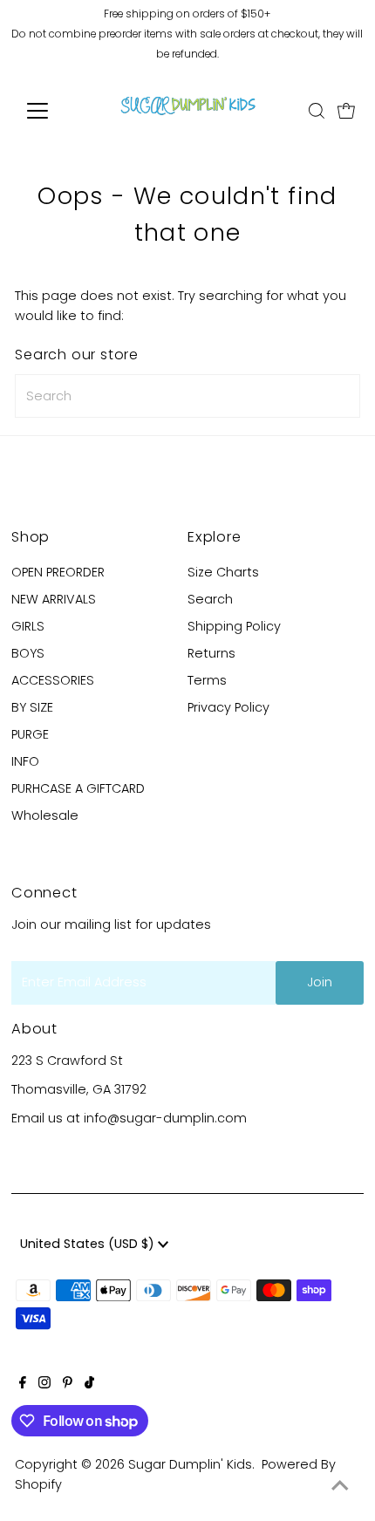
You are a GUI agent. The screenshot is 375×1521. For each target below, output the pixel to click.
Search (210, 599)
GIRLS (27, 626)
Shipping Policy (234, 626)
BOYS (27, 653)
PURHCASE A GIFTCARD (78, 788)
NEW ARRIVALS (53, 599)
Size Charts (223, 572)
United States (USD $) (89, 1243)
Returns (211, 653)
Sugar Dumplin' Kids (190, 1464)
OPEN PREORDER (58, 572)
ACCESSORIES (52, 680)
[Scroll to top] (340, 1486)
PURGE (30, 734)
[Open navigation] (56, 111)
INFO (25, 761)
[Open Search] (316, 111)
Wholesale (44, 815)
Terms (207, 680)
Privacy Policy (228, 707)
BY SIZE (32, 707)
